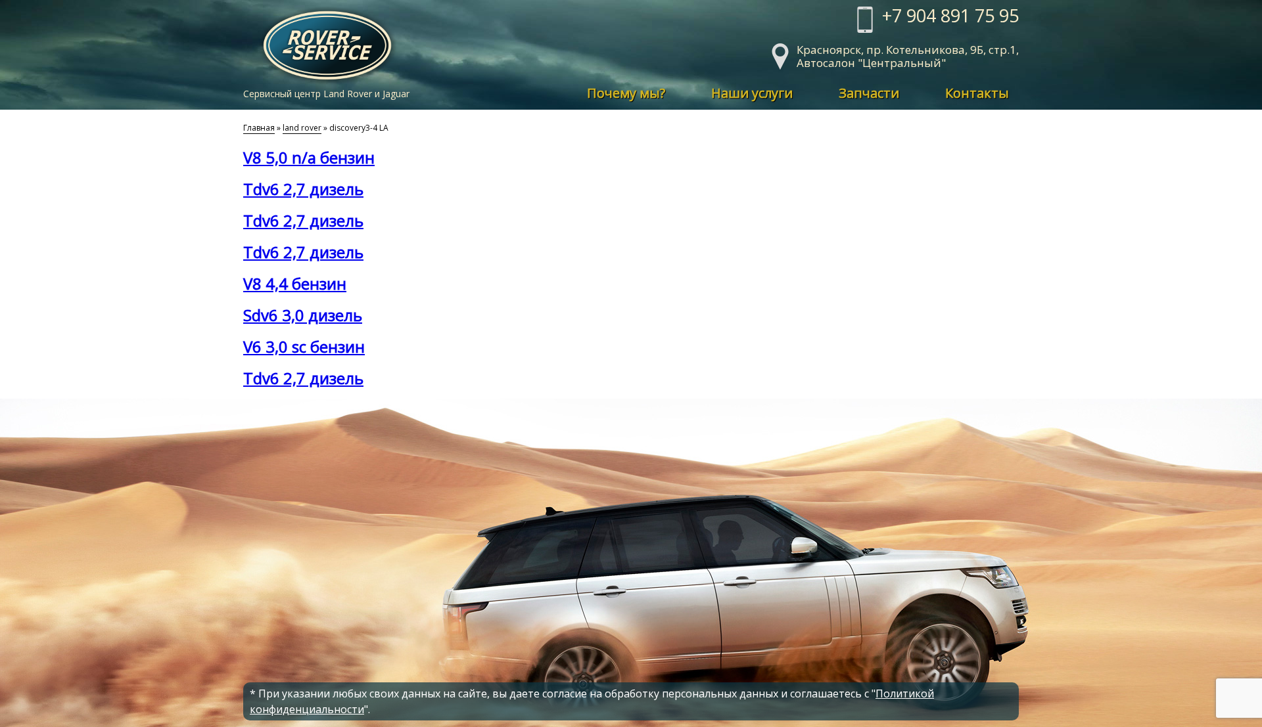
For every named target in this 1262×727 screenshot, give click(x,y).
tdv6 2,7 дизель (303, 189)
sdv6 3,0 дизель (302, 315)
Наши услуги (752, 93)
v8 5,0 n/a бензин (309, 157)
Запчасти (869, 93)
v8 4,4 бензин (294, 283)
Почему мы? (626, 93)
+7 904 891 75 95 (950, 17)
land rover (302, 127)
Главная (259, 127)
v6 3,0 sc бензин (304, 346)
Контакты (977, 93)
